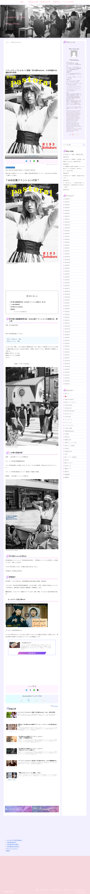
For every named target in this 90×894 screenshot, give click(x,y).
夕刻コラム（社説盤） (70, 445)
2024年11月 (67, 259)
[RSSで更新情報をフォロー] (43, 699)
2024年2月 (67, 285)
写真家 (16, 170)
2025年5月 (67, 242)
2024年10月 (67, 262)
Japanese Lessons (69, 399)
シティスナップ (68, 419)
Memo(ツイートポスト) (70, 402)
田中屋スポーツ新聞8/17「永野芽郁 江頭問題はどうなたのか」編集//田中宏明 (74, 160)
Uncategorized (68, 408)
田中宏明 (33, 170)
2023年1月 (67, 323)
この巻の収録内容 (15, 304)
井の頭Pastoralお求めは (17, 306)
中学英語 (67, 433)
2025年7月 (67, 236)
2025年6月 (67, 239)
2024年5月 (67, 276)
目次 (30, 296)
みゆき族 (12, 170)
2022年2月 (67, 354)
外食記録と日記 (68, 451)
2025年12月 (67, 222)
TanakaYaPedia (68, 405)
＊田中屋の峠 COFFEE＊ (13, 846)
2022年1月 (67, 357)
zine (7, 170)
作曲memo (67, 436)
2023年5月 (67, 311)
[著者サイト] (21, 699)
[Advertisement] (32, 56)
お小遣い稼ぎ (68, 416)
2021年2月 (67, 383)
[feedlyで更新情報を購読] (35, 699)
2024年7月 (67, 271)
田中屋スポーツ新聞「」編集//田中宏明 (74, 154)
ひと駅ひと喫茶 (68, 428)
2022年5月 (67, 346)
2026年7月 (67, 201)
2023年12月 (67, 291)
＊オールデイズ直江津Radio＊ (14, 840)
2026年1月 (67, 219)
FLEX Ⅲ (67, 393)
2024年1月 (67, 288)
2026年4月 (67, 210)
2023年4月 (67, 314)
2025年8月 (67, 233)
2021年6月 (67, 378)
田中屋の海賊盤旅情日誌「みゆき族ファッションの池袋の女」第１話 (28, 302)
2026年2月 (67, 216)
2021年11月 (67, 363)
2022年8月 (67, 337)
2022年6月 (67, 343)
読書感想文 (67, 474)
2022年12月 (67, 326)
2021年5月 (67, 380)
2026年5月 (67, 207)
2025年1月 (67, 253)
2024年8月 (67, 268)
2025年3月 (67, 248)
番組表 (8, 850)
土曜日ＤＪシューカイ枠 (70, 442)
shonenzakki (74, 60)
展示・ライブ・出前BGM (70, 457)
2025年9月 (67, 230)
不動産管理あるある (69, 431)
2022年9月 (67, 334)
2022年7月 (67, 340)
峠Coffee (67, 459)
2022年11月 (67, 328)
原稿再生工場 (68, 439)
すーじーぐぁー (68, 422)
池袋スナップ (22, 170)
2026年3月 (67, 213)
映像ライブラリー (69, 462)
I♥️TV (66, 396)
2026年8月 (67, 198)
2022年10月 (67, 331)
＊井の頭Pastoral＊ (11, 842)
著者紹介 (13, 309)
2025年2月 (67, 250)
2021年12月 (67, 360)
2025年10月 (67, 227)
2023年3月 (67, 317)
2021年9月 (67, 369)
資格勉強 (67, 477)
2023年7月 (67, 305)
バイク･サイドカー (69, 425)
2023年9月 (67, 300)
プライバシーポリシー (12, 848)
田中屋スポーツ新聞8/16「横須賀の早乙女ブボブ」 (74, 176)
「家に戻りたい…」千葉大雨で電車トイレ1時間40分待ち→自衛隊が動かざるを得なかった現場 (74, 185)
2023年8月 (67, 302)
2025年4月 (67, 245)
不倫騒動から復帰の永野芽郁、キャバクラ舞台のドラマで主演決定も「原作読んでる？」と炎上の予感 (74, 168)
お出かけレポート (69, 413)
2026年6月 (67, 204)
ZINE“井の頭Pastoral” (11, 167)
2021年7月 (67, 375)
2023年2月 (67, 320)
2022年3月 (67, 352)
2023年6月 (67, 308)
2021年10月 (67, 366)
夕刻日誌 (67, 448)
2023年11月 (67, 294)
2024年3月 (67, 282)
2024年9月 (67, 265)
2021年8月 (67, 372)
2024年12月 (67, 256)
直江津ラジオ (68, 465)
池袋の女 (28, 170)
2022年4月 (67, 349)
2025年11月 (67, 224)
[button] (83, 144)
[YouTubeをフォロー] (28, 699)
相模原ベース (68, 468)
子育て (66, 454)
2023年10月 (67, 297)
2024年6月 (67, 274)
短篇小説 (67, 471)
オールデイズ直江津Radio (20, 311)
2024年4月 (67, 279)
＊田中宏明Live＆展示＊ (12, 844)
